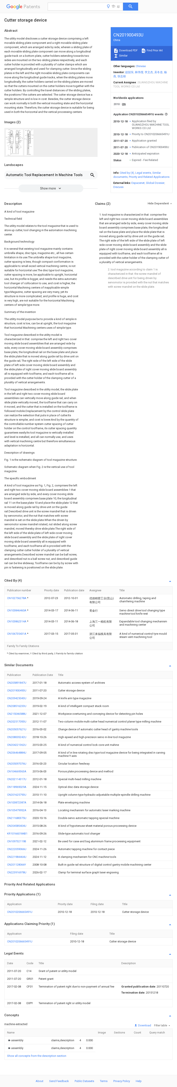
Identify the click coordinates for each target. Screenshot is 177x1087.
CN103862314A (17, 621)
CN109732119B (16, 841)
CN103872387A (16, 802)
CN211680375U (16, 818)
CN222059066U (16, 849)
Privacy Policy (121, 1081)
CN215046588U (16, 713)
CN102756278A (17, 598)
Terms (103, 1081)
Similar (123, 55)
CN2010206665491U (19, 911)
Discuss (118, 187)
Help (139, 1081)
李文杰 (149, 72)
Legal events (143, 172)
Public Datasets (84, 1081)
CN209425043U (16, 698)
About (39, 1081)
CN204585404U (16, 825)
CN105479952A (16, 810)
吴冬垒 (158, 72)
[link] (15, 1040)
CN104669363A (16, 771)
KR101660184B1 (17, 833)
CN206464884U (16, 752)
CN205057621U (16, 729)
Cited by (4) (127, 172)
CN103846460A (17, 610)
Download (144, 1025)
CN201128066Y (16, 864)
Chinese (141, 66)
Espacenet (138, 183)
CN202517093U (16, 721)
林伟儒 (139, 72)
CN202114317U (16, 779)
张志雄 (121, 76)
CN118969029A (16, 787)
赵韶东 (129, 72)
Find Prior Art (154, 50)
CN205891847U (16, 682)
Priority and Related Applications (149, 176)
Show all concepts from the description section (36, 1055)
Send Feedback (59, 1081)
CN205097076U (16, 763)
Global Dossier (155, 183)
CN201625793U (16, 794)
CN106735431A (17, 633)
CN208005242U (16, 737)
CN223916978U (16, 872)
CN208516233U (16, 706)
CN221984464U (16, 856)
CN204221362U (16, 744)
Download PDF (128, 50)
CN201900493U (16, 690)
